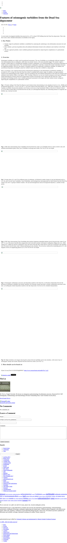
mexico (30, 498)
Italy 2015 (5, 468)
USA (29, 500)
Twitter (5, 541)
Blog (4, 10)
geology (37, 496)
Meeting (5, 473)
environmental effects (11, 496)
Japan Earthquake (7, 470)
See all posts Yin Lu (5, 398)
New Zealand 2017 (8, 476)
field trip (27, 496)
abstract (2, 494)
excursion (20, 496)
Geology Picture (42, 496)
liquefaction (20, 498)
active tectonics (9, 494)
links (17, 498)
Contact (5, 530)
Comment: (2, 425)
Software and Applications (10, 483)
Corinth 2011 (6, 461)
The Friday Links (7, 486)
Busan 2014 (6, 458)
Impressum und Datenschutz (10, 533)
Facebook (5, 539)
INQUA (63, 496)
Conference (38, 494)
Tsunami (5, 488)
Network (5, 13)
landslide (11, 498)
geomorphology (49, 496)
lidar (15, 498)
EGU (4, 496)
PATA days (6, 482)
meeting (25, 498)
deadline (44, 494)
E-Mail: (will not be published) (8, 419)
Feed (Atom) (6, 535)
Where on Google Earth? (9, 491)
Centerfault (6, 460)
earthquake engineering (61, 494)
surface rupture (14, 500)
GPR (57, 496)
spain (9, 500)
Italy (1, 498)
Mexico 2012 (6, 474)
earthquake (50, 494)
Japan (4, 498)
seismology (5, 500)
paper (53, 498)
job (6, 498)
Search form (6, 448)
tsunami (25, 500)
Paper (14, 24)
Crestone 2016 (7, 463)
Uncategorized (7, 489)
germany (53, 496)
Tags (4, 451)
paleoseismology (44, 498)
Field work (6, 467)
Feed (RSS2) (6, 538)
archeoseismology (26, 494)
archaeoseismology (16, 494)
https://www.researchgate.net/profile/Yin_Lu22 (36, 370)
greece (59, 496)
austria (33, 494)
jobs (8, 498)
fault (24, 496)
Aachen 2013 (6, 457)
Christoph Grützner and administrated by (36, 519)
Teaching (5, 485)
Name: (1, 416)
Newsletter (6, 529)
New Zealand (34, 498)
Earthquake (6, 464)
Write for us (6, 532)
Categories (6, 449)
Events (5, 12)
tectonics (20, 500)
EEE (1, 496)
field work (32, 496)
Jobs (4, 471)
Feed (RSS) (6, 536)
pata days (57, 498)
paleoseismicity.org (8, 479)
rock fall (61, 498)
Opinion (5, 477)
